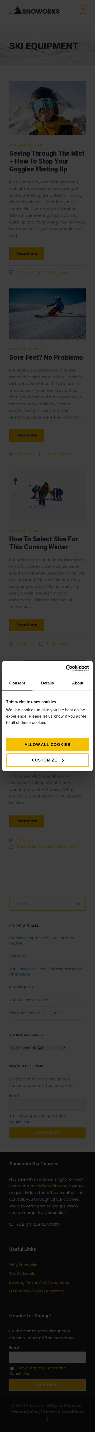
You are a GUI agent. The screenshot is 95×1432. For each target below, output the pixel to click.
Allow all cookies (48, 744)
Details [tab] (47, 683)
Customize (44, 760)
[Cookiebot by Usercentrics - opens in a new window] (67, 668)
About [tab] (78, 683)
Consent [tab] (17, 683)
